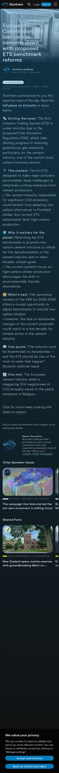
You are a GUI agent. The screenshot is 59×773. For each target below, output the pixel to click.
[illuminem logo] (12, 4)
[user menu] (55, 4)
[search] (29, 4)
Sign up (46, 4)
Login (36, 4)
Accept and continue (29, 758)
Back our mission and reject (29, 766)
